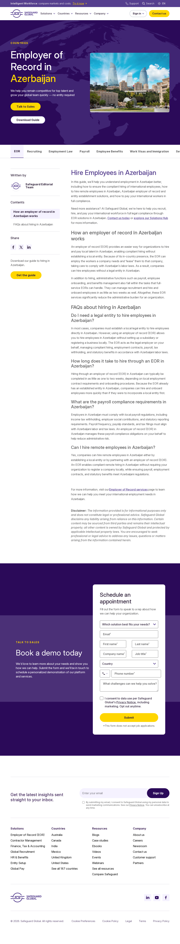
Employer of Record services (128, 489)
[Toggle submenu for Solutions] (54, 13)
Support (134, 3)
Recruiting (34, 151)
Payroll (84, 151)
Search (150, 3)
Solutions (46, 13)
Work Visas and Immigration (149, 151)
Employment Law (61, 151)
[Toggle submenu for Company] (107, 13)
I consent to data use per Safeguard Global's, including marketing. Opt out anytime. (128, 702)
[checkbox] (101, 698)
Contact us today (118, 218)
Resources (81, 13)
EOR (17, 151)
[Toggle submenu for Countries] (72, 13)
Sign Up (158, 793)
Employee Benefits (110, 151)
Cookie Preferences (83, 921)
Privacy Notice (126, 702)
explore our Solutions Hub (151, 218)
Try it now (78, 3)
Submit (129, 717)
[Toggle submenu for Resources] (90, 13)
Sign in (137, 13)
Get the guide (26, 275)
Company (99, 13)
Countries (64, 13)
